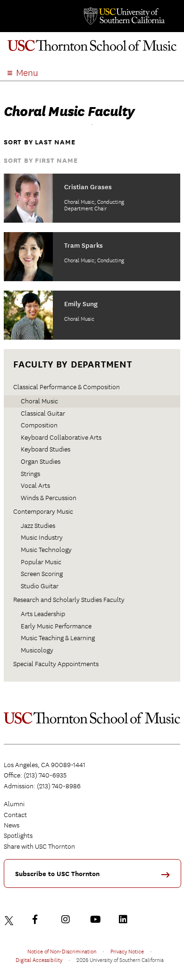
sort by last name (39, 142)
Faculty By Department (72, 364)
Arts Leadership (43, 614)
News (11, 825)
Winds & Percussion (48, 497)
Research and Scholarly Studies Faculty (69, 599)
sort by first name (40, 160)
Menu (27, 73)
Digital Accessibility (39, 959)
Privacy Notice (127, 951)
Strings (30, 473)
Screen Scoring (42, 573)
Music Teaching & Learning (58, 638)
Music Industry (42, 537)
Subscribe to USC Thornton (57, 873)
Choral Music (39, 401)
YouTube (96, 919)
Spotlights (18, 835)
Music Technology (46, 549)
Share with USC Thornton (39, 846)
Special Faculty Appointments (56, 664)
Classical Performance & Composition (66, 387)
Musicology (37, 650)
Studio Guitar (40, 586)
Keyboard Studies (45, 449)
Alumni (14, 804)
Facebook (39, 919)
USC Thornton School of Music (92, 49)
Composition (39, 425)
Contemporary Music (43, 511)
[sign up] (168, 877)
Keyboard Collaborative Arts (61, 437)
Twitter (10, 919)
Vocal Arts (35, 485)
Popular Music (41, 562)
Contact (15, 814)
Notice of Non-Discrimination (61, 951)
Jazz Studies (38, 525)
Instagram (68, 919)
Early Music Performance (56, 626)
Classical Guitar (43, 413)
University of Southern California (123, 16)
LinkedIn (125, 919)
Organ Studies (40, 461)
